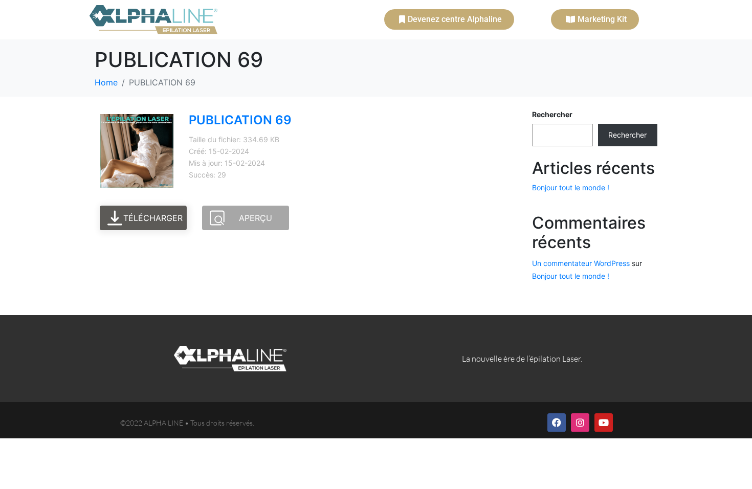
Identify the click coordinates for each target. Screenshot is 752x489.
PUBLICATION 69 (240, 120)
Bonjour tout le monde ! (570, 187)
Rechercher (552, 114)
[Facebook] (556, 422)
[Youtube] (603, 422)
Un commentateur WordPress (581, 263)
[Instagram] (580, 422)
